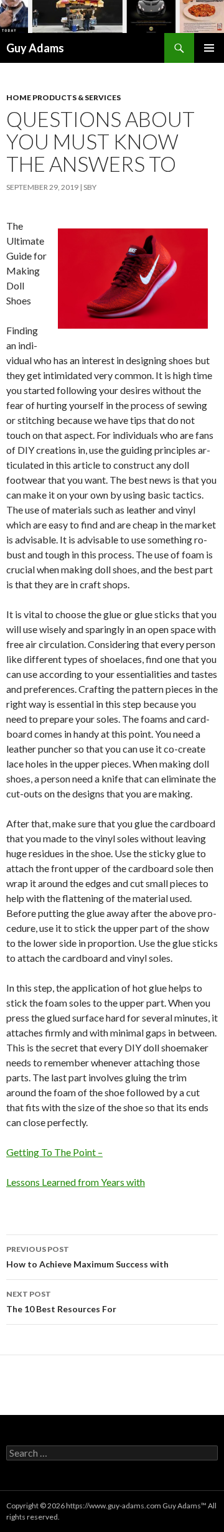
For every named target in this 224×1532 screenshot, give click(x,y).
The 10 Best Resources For (61, 1301)
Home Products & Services (63, 97)
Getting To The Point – (54, 1152)
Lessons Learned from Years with (75, 1182)
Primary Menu (209, 48)
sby (89, 187)
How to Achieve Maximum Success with (87, 1256)
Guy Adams (35, 48)
